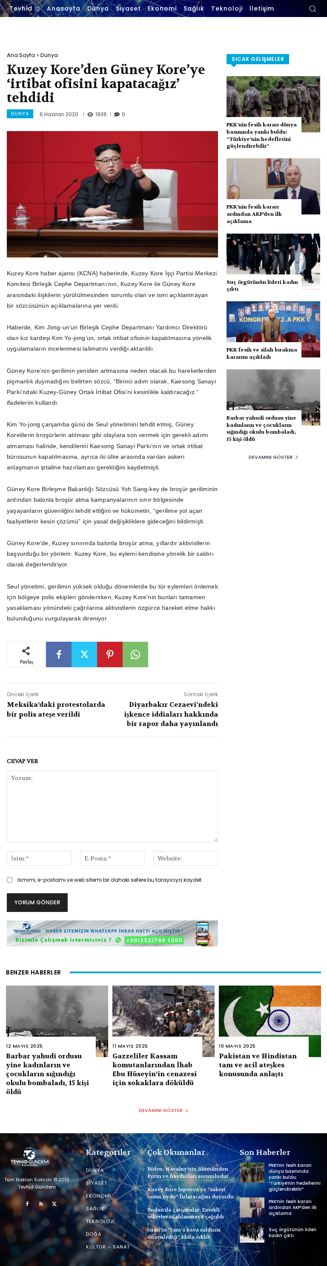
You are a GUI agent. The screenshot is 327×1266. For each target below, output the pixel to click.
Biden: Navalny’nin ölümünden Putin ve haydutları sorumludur (188, 1173)
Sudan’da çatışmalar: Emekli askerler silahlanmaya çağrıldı (185, 1213)
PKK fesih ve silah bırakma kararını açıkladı (262, 353)
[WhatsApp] (135, 654)
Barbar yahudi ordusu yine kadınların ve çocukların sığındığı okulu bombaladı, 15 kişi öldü (261, 428)
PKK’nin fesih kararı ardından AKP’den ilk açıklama (254, 214)
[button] (312, 8)
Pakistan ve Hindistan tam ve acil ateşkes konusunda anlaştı (258, 1065)
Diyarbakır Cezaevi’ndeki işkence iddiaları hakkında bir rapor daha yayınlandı (171, 714)
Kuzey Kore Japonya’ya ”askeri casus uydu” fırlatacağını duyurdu (190, 1193)
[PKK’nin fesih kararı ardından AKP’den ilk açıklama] (273, 186)
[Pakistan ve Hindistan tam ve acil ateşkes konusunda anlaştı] (270, 1021)
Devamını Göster (271, 457)
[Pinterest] (110, 654)
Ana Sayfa (21, 55)
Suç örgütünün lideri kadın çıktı (292, 1232)
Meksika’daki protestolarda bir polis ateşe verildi (56, 709)
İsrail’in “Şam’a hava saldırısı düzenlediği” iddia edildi (184, 1233)
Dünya (49, 55)
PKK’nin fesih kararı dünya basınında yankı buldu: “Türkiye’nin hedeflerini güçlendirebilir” (262, 135)
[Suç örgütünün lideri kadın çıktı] (273, 262)
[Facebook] (59, 654)
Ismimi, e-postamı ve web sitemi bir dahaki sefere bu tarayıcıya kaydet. (110, 879)
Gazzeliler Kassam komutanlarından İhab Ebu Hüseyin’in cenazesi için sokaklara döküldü (154, 1069)
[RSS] (41, 1204)
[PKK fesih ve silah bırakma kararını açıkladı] (273, 329)
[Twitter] (84, 654)
